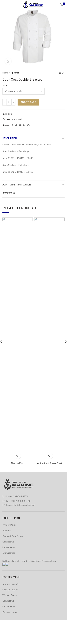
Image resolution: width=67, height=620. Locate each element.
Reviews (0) (8, 193)
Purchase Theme (9, 612)
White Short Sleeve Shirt (49, 463)
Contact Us (8, 541)
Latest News (8, 547)
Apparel (15, 72)
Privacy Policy (9, 524)
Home (5, 72)
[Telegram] (28, 125)
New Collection (10, 589)
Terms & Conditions (12, 536)
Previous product (56, 72)
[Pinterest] (20, 125)
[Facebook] (12, 125)
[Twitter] (16, 125)
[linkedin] (24, 125)
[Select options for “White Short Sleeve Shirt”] (49, 456)
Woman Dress (9, 595)
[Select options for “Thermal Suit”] (17, 456)
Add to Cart (28, 102)
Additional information (16, 184)
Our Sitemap (8, 552)
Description (9, 138)
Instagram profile (11, 584)
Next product (63, 72)
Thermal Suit (17, 463)
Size (4, 85)
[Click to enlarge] (8, 61)
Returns (6, 530)
